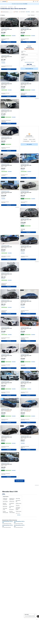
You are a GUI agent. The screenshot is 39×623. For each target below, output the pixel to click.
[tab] (3, 494)
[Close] (34, 614)
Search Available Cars (29, 68)
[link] (14, 35)
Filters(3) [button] (16, 11)
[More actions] (17, 42)
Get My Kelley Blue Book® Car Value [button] (29, 62)
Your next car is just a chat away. (19, 3)
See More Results (19, 480)
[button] (33, 1)
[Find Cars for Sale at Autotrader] (5, 1)
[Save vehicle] (18, 18)
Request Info (9, 69)
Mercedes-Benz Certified (5, 28)
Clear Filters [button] (28, 11)
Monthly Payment (23, 51)
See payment (3, 33)
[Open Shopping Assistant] (38, 616)
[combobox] (6, 12)
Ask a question (29, 144)
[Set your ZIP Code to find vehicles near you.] (26, 8)
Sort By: (29, 15)
